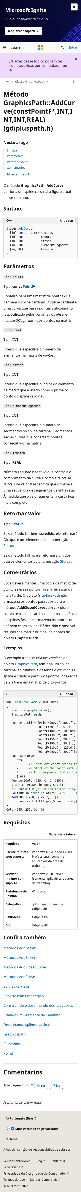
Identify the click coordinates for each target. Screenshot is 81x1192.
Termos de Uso (14, 1179)
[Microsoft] (40, 47)
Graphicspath (14, 1034)
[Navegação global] (4, 47)
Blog (39, 1161)
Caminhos (11, 1043)
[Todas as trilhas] (7, 81)
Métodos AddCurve (19, 976)
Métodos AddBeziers (20, 957)
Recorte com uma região (23, 995)
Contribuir (58, 1161)
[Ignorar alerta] (74, 6)
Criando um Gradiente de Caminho (31, 1015)
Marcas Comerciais (43, 1179)
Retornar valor (17, 162)
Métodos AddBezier (19, 948)
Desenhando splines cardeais (27, 1024)
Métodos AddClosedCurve (24, 967)
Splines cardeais (16, 986)
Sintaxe (12, 150)
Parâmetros (15, 156)
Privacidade (11, 1167)
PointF (28, 286)
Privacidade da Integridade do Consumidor (34, 1173)
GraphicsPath (49, 595)
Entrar (73, 47)
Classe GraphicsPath (30, 81)
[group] (40, 756)
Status (18, 524)
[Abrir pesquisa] (62, 47)
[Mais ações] (74, 81)
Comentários (16, 167)
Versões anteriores (16, 1161)
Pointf (8, 1053)
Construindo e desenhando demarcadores (38, 1005)
